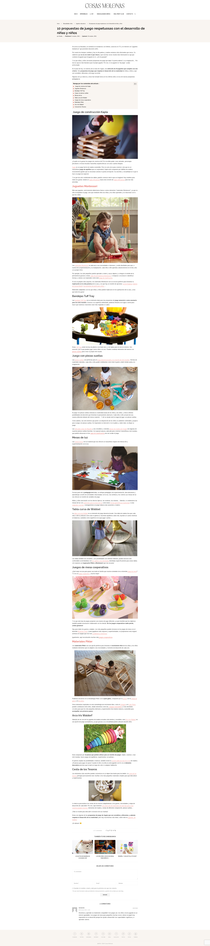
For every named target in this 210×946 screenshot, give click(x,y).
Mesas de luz (78, 95)
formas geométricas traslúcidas (120, 503)
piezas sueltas (79, 360)
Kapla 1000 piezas (119, 180)
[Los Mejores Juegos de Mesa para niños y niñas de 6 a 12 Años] (105, 847)
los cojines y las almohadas (100, 561)
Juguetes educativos (81, 23)
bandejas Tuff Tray (80, 300)
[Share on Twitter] (108, 830)
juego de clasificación (105, 278)
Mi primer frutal (82, 631)
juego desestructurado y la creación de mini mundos (113, 360)
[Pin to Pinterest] (109, 830)
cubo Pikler (132, 704)
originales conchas (78, 505)
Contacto (129, 14)
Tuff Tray (79, 347)
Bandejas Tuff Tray (80, 90)
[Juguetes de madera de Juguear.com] (82, 847)
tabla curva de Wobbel (81, 513)
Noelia (60, 36)
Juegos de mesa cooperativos (83, 100)
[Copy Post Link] (115, 830)
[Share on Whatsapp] (111, 830)
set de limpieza (127, 284)
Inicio (58, 23)
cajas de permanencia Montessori (100, 276)
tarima (125, 698)
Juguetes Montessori (80, 88)
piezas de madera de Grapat (118, 429)
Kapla (74, 167)
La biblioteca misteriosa (99, 633)
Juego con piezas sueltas (81, 93)
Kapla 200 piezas (94, 180)
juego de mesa (132, 571)
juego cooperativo (84, 573)
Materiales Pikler (79, 102)
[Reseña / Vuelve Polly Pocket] (127, 847)
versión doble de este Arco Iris (121, 761)
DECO (76, 14)
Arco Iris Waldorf (79, 104)
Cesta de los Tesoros (80, 107)
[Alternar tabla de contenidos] (134, 83)
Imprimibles (84, 14)
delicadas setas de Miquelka (83, 429)
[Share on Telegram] (113, 830)
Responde (135, 908)
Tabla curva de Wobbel (81, 97)
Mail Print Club (119, 14)
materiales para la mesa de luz (92, 503)
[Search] (135, 14)
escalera (81, 701)
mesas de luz (79, 441)
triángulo (123, 704)
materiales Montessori (81, 265)
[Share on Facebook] (106, 830)
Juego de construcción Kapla (83, 86)
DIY (92, 14)
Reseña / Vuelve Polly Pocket (127, 856)
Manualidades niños (103, 14)
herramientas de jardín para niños (93, 286)
